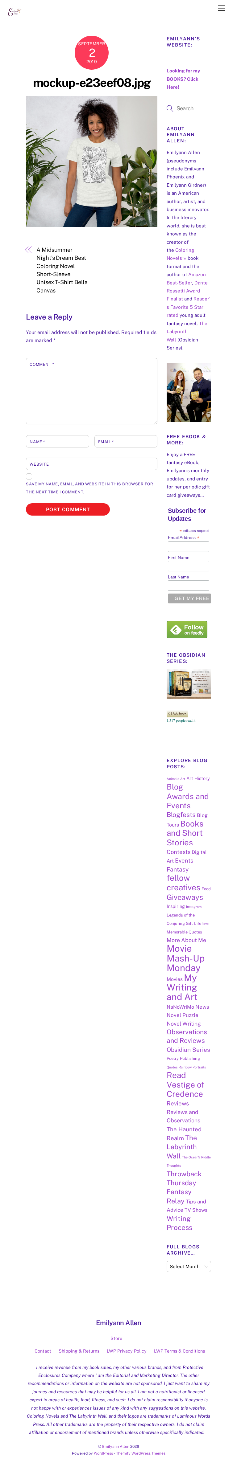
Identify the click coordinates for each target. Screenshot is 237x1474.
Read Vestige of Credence (185, 1084)
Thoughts (174, 1165)
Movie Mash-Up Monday (186, 958)
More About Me (186, 940)
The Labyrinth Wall (187, 331)
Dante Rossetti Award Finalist (187, 291)
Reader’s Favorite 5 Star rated (188, 307)
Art (182, 779)
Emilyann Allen (115, 1446)
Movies (175, 979)
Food (206, 889)
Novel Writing (184, 1023)
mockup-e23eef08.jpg (92, 83)
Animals (173, 779)
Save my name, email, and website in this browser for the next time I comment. (89, 488)
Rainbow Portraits (192, 1067)
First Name (178, 557)
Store (116, 1338)
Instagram (194, 906)
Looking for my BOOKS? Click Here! (183, 79)
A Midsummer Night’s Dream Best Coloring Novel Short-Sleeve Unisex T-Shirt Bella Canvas (62, 270)
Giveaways (185, 897)
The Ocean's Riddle (196, 1157)
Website (39, 464)
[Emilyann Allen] (14, 17)
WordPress (103, 1453)
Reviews (178, 1103)
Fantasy (178, 869)
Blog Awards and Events (188, 796)
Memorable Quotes (184, 932)
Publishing (190, 1058)
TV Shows (196, 1210)
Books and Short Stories (185, 833)
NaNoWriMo (180, 1007)
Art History (198, 778)
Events (184, 860)
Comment (42, 364)
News (202, 1007)
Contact (43, 1351)
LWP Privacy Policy (127, 1351)
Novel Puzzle (182, 1015)
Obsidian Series (188, 1049)
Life (197, 923)
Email (106, 441)
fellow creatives (183, 882)
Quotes (172, 1067)
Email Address (183, 538)
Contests (178, 851)
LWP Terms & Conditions (179, 1351)
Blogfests (181, 815)
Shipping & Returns (79, 1351)
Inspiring (176, 906)
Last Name (178, 576)
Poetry (173, 1058)
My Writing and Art (182, 987)
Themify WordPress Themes (140, 1453)
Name (37, 441)
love (205, 923)
